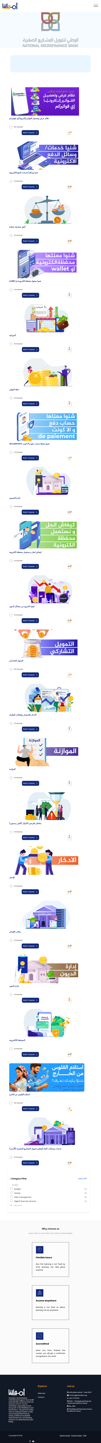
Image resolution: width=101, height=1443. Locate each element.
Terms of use (65, 1435)
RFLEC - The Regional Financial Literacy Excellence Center (79, 1402)
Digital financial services (25, 1201)
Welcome (41, 1393)
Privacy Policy (76, 1435)
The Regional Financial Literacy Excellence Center (79, 1410)
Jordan (15, 1185)
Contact (41, 1397)
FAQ (84, 1435)
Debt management (22, 1197)
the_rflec (72, 1406)
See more (17, 1205)
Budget (17, 1189)
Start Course (28, 132)
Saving (17, 1193)
